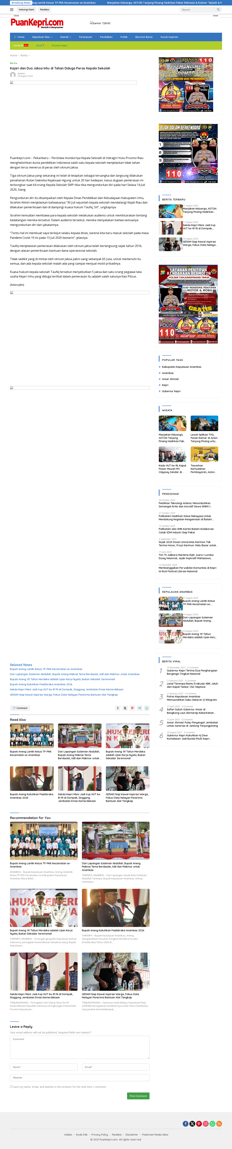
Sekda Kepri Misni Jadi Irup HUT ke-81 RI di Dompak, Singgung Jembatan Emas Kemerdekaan (66, 689)
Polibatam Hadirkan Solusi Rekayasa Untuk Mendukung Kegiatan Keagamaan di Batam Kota (185, 517)
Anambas (168, 373)
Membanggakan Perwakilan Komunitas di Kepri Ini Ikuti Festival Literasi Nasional (187, 569)
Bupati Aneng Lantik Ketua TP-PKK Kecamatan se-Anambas (46, 669)
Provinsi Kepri (59, 45)
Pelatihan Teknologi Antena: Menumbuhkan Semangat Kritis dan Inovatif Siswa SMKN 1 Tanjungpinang (184, 504)
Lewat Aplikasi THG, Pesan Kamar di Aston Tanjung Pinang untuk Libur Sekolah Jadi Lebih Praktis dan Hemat (204, 438)
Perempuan (85, 36)
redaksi (21, 73)
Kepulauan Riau (41, 36)
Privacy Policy (100, 1134)
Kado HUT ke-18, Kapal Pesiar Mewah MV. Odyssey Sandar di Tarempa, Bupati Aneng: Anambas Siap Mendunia (172, 469)
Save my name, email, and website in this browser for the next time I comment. (59, 1086)
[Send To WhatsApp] (147, 708)
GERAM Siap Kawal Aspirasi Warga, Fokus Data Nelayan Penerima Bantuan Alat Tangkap (64, 694)
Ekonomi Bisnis (144, 36)
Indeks (68, 1134)
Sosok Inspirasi (169, 36)
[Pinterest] (199, 1124)
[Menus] (12, 10)
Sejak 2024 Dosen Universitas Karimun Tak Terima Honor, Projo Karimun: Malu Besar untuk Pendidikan (187, 543)
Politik (124, 36)
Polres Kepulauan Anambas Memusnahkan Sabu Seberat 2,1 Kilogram (192, 698)
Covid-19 (18, 45)
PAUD (39, 45)
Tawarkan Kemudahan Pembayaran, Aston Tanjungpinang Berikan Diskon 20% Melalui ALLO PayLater (204, 469)
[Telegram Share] (139, 708)
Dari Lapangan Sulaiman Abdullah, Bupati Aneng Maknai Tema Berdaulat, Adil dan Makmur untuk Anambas (75, 674)
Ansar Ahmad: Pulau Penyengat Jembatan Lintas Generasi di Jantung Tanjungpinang (192, 724)
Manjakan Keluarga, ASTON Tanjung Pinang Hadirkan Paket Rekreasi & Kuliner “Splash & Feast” (126, 2)
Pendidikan (106, 36)
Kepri (165, 385)
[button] (218, 9)
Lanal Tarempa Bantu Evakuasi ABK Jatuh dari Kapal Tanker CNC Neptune (192, 685)
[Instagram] (206, 1124)
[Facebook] (185, 1124)
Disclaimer (132, 1134)
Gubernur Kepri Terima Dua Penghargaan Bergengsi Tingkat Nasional (192, 672)
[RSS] (219, 1124)
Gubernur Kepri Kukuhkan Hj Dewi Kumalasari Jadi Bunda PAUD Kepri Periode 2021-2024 (188, 737)
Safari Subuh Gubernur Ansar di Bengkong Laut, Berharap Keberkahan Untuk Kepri (190, 711)
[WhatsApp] (212, 1124)
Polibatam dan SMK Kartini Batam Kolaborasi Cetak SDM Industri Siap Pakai (186, 530)
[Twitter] (192, 1124)
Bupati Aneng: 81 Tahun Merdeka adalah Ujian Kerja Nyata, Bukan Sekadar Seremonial (62, 679)
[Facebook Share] (118, 708)
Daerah (64, 36)
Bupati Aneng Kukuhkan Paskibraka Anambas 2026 (41, 684)
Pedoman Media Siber (155, 1134)
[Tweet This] (125, 708)
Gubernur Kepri (171, 391)
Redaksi (44, 9)
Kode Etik (82, 1134)
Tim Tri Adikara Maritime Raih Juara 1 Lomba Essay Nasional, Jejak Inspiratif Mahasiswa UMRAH (186, 556)
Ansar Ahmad (170, 379)
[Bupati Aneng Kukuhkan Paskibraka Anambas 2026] (32, 778)
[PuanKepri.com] (37, 23)
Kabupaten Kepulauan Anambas (181, 367)
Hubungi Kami (26, 9)
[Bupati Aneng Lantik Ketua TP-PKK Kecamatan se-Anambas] (32, 736)
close (16, 15)
